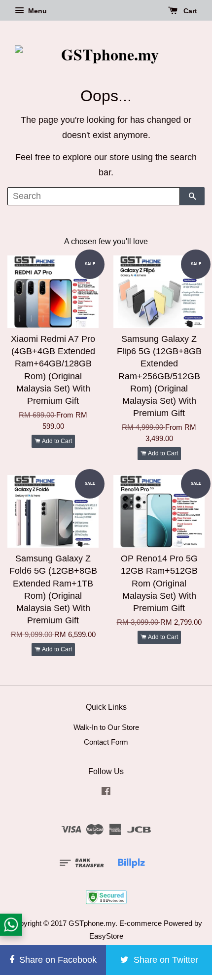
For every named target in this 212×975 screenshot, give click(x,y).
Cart (189, 11)
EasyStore (106, 936)
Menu (36, 11)
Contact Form (106, 742)
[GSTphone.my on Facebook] (106, 792)
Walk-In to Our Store (106, 727)
